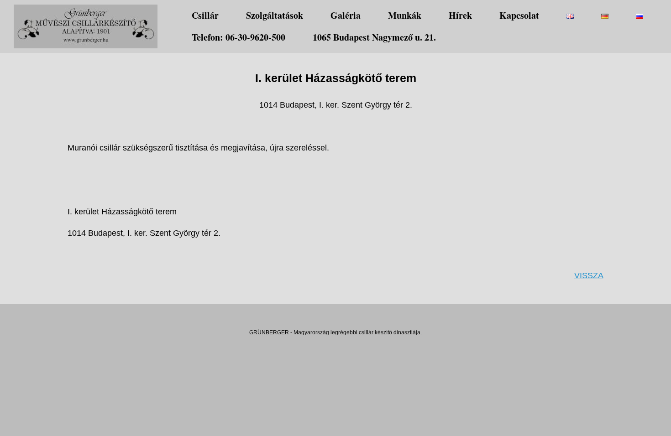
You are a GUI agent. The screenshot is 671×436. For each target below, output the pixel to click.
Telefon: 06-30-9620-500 (238, 37)
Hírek (460, 15)
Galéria (345, 15)
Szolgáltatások (274, 15)
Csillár (205, 15)
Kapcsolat (519, 15)
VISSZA (588, 275)
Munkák (404, 15)
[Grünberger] (85, 26)
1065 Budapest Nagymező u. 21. (374, 37)
